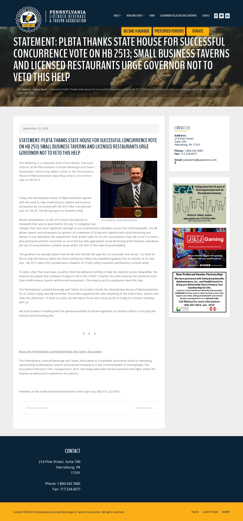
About (117, 16)
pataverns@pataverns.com (200, 160)
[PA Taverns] (50, 13)
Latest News (211, 512)
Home (195, 512)
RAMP (152, 16)
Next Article (145, 408)
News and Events (135, 16)
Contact (206, 16)
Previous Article (35, 408)
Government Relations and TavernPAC (178, 16)
